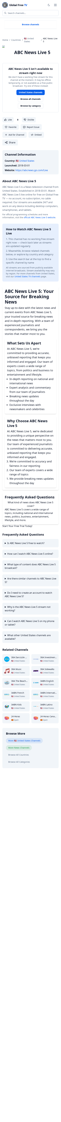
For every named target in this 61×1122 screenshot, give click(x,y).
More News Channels (18, 747)
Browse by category (30, 105)
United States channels (30, 92)
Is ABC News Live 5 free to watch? (25, 543)
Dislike (31, 119)
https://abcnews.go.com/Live (31, 170)
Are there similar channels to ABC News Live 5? (30, 580)
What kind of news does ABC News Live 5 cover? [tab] (30, 504)
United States (25, 160)
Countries (16, 40)
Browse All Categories (19, 761)
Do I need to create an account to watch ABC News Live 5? (28, 594)
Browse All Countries (18, 754)
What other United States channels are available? (28, 637)
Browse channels (30, 24)
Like (10, 119)
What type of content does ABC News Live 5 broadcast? (30, 566)
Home (5, 40)
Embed (38, 134)
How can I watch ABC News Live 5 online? (30, 553)
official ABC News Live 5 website (39, 217)
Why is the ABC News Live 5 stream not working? (27, 608)
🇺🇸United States (29, 40)
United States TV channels (27, 276)
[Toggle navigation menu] (55, 5)
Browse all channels (30, 99)
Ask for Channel (16, 134)
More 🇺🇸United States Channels (24, 740)
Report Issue (33, 127)
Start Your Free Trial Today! (17, 526)
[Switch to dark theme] (49, 5)
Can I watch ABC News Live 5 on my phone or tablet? (29, 622)
